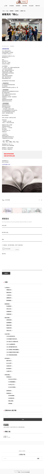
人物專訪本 (8, 295)
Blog (7, 10)
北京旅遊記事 (11, 398)
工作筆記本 (7, 287)
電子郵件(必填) (5, 232)
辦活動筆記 (17, 10)
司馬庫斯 (10, 403)
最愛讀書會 (11, 10)
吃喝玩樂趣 (7, 374)
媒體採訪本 (8, 289)
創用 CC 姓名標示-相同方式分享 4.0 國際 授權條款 (15, 427)
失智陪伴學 (8, 366)
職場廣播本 (8, 300)
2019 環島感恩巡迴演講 (11, 355)
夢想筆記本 (8, 377)
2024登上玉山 (11, 384)
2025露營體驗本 (11, 382)
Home (4, 10)
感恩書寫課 (8, 320)
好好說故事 (7, 358)
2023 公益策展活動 (10, 344)
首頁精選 (7, 200)
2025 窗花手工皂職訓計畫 (12, 341)
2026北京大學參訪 (12, 379)
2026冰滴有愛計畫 (10, 336)
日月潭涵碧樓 (11, 395)
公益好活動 (7, 334)
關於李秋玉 (8, 360)
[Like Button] (39, 200)
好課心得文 (8, 330)
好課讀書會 (8, 311)
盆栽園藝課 (8, 322)
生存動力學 (8, 371)
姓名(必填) (4, 225)
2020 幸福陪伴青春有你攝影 (12, 352)
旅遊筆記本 (8, 393)
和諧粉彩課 (8, 328)
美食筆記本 (8, 390)
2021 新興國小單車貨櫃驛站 (12, 349)
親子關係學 (8, 368)
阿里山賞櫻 (10, 401)
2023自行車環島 (11, 387)
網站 (3, 239)
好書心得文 (8, 309)
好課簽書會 (8, 314)
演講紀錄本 (8, 298)
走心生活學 (8, 363)
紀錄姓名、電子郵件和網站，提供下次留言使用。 (13, 245)
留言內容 (4, 253)
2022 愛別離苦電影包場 (11, 347)
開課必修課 (8, 325)
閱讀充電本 (8, 292)
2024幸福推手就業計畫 (11, 339)
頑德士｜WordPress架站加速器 (24, 472)
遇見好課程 (7, 317)
